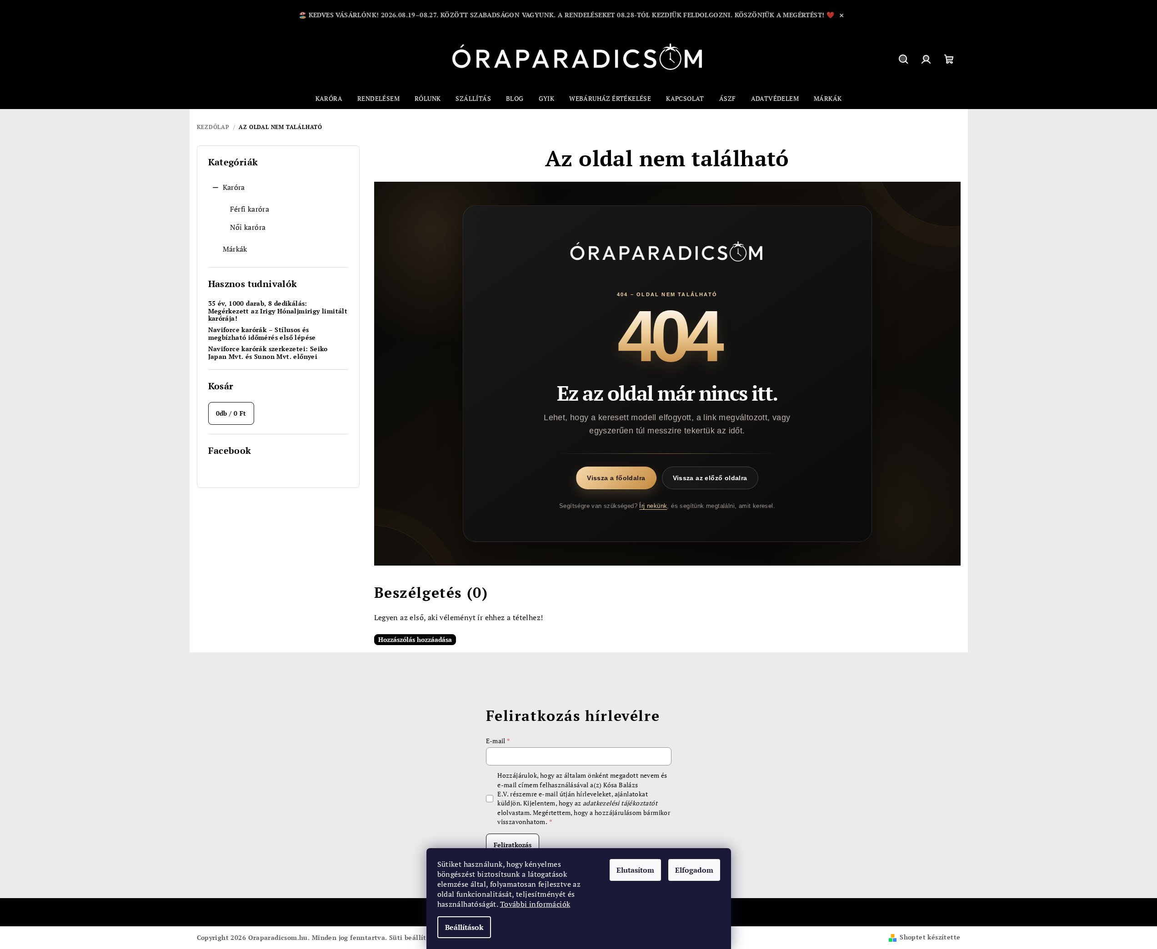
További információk (535, 904)
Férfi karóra (250, 209)
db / (231, 413)
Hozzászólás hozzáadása (415, 639)
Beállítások (464, 927)
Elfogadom (694, 870)
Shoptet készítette (930, 937)
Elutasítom (635, 870)
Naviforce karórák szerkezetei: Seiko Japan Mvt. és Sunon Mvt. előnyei (268, 353)
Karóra (234, 187)
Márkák (235, 249)
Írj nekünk (653, 505)
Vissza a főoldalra (616, 478)
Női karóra (248, 227)
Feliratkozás (512, 844)
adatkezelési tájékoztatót (620, 803)
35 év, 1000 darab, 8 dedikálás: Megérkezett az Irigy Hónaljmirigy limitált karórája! (278, 311)
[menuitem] (329, 98)
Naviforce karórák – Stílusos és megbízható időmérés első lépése (262, 334)
